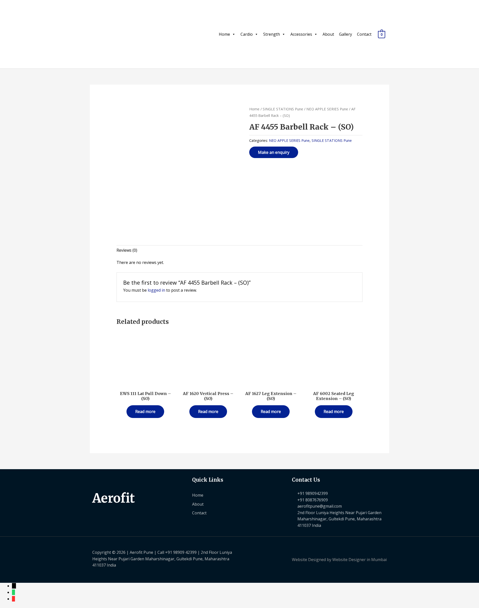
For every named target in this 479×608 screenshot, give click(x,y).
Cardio (246, 34)
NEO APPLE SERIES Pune (327, 108)
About (328, 34)
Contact (364, 34)
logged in (156, 290)
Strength (271, 34)
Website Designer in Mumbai (359, 559)
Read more (145, 411)
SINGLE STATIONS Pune (283, 108)
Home (224, 34)
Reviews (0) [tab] (127, 250)
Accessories (301, 34)
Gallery (345, 34)
